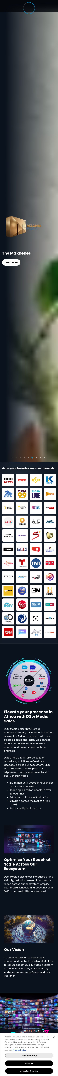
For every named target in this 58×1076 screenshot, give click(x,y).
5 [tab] (28, 458)
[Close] (54, 1037)
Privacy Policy (19, 1050)
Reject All (29, 1063)
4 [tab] (24, 458)
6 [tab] (32, 458)
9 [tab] (44, 458)
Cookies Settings (29, 1055)
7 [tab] (36, 458)
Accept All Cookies (29, 1071)
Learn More (11, 262)
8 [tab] (40, 458)
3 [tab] (20, 458)
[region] (29, 1054)
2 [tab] (16, 458)
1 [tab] (12, 458)
